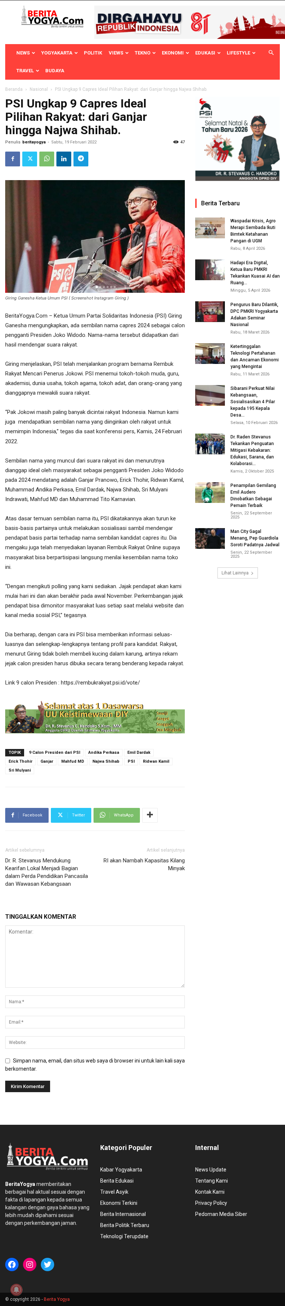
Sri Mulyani (20, 770)
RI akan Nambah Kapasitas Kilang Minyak (144, 864)
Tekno (142, 53)
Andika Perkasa (103, 752)
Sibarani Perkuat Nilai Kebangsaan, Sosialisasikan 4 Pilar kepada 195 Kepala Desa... (252, 402)
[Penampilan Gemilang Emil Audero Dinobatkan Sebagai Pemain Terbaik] (210, 492)
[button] (271, 53)
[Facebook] (12, 159)
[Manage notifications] (16, 1290)
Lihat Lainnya (235, 573)
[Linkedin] (63, 159)
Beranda (14, 89)
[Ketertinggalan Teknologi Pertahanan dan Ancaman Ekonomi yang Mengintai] (210, 353)
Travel (25, 70)
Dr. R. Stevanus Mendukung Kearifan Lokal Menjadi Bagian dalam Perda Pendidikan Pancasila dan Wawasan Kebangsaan (46, 872)
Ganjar (46, 761)
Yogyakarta (56, 53)
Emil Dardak (138, 752)
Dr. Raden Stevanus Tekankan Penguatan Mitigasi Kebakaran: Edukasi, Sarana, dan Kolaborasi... (252, 450)
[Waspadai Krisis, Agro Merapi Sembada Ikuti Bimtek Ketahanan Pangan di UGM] (210, 228)
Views (116, 53)
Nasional (39, 89)
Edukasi (205, 53)
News (23, 53)
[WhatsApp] (46, 159)
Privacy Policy (211, 1203)
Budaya (54, 70)
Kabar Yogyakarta (121, 1170)
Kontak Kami (210, 1192)
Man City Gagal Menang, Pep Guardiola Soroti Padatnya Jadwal (254, 538)
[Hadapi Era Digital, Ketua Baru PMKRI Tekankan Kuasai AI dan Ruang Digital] (210, 269)
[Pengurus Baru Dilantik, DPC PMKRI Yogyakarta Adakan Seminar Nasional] (210, 311)
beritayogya (34, 142)
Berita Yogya (57, 1299)
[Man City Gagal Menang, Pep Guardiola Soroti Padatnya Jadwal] (210, 538)
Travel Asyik (114, 1192)
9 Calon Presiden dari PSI (54, 752)
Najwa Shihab (105, 761)
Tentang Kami (211, 1181)
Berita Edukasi (117, 1181)
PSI (131, 761)
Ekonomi (173, 53)
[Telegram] (80, 159)
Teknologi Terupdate (124, 1236)
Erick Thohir (20, 761)
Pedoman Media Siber (221, 1214)
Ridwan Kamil (156, 761)
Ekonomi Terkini (118, 1203)
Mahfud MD (72, 761)
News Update (210, 1170)
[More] (150, 815)
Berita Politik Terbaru (124, 1225)
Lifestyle (238, 53)
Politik (93, 53)
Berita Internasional (123, 1214)
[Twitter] (29, 159)
